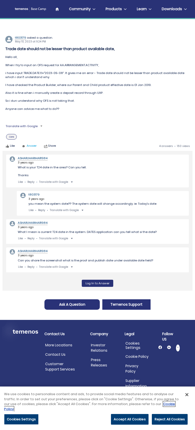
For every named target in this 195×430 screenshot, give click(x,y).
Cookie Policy (137, 356)
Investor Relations (99, 348)
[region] (97, 408)
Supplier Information (136, 383)
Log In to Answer (97, 283)
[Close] (186, 394)
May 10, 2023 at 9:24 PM (30, 41)
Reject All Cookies (170, 419)
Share (52, 146)
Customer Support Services (60, 366)
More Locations (58, 345)
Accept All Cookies (129, 419)
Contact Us (55, 354)
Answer (32, 146)
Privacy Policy (131, 368)
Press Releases (99, 362)
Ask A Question (72, 304)
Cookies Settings (132, 345)
